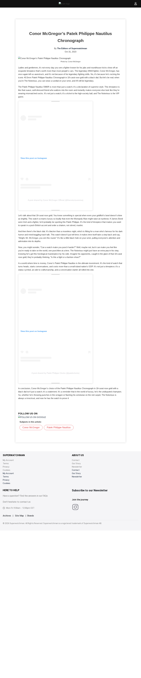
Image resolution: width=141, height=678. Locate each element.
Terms (6, 463)
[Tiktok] (84, 507)
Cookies (6, 470)
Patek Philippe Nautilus (59, 427)
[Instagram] (75, 507)
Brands (30, 515)
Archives (7, 515)
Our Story (76, 463)
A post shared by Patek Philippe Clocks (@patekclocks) (55, 373)
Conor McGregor (31, 427)
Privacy (6, 467)
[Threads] (94, 507)
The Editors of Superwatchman (72, 48)
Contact (75, 460)
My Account (8, 460)
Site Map (19, 515)
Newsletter (77, 467)
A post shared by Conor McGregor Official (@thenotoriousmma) (55, 200)
